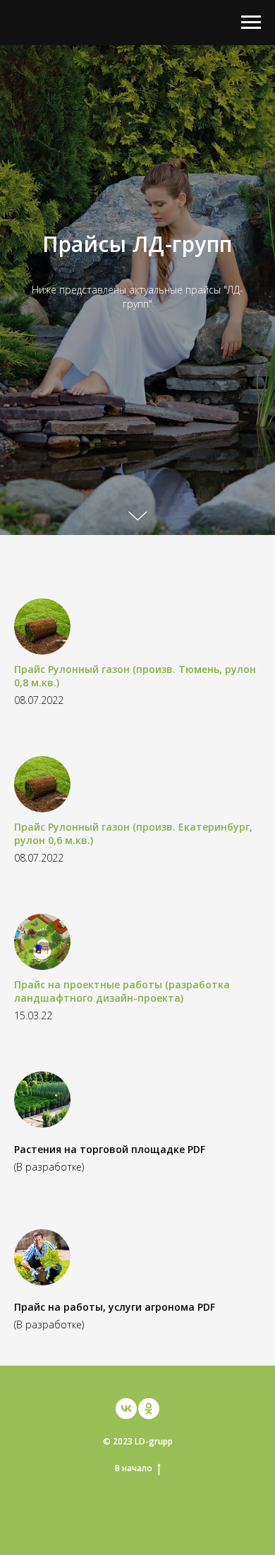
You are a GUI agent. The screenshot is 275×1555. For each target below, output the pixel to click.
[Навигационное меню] (251, 22)
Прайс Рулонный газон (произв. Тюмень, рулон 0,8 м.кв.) (135, 1541)
